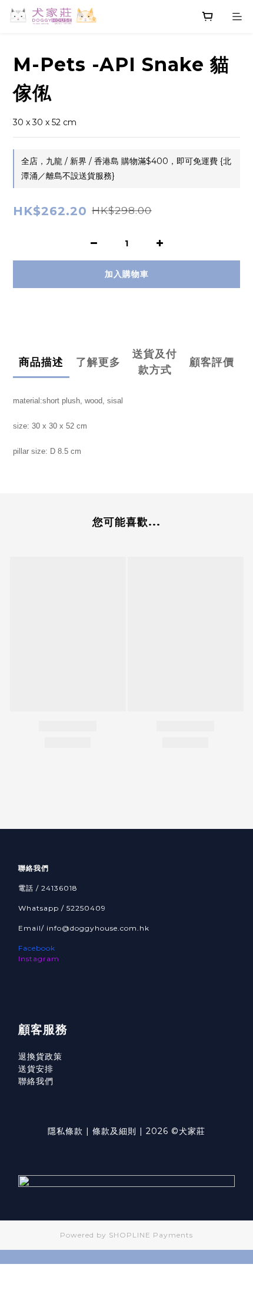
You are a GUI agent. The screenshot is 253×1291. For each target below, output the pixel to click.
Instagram (38, 958)
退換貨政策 (40, 1056)
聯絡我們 (36, 1081)
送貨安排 (36, 1068)
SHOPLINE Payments (151, 1234)
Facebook (36, 948)
